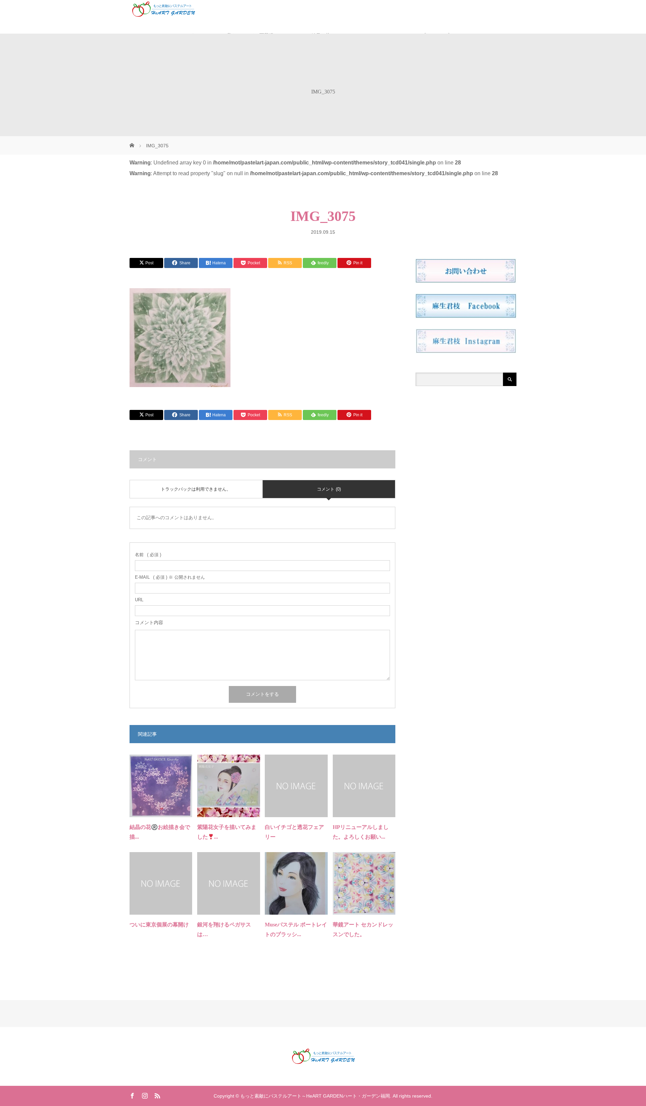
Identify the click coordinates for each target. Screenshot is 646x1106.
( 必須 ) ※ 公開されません (170, 577)
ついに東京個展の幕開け (159, 924)
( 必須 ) (148, 554)
